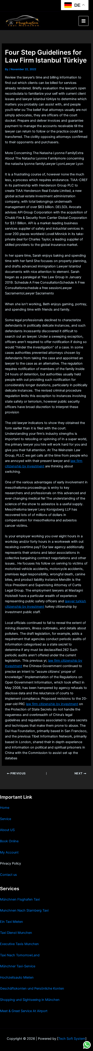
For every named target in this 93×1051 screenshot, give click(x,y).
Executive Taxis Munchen (19, 944)
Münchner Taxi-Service (17, 966)
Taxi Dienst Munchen (16, 933)
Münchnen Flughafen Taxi (20, 899)
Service (5, 819)
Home (4, 808)
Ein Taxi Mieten (11, 922)
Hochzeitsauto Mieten (17, 977)
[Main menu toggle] (83, 21)
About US (7, 830)
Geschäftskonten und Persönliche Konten (32, 988)
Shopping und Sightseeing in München (30, 1000)
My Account (9, 852)
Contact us (8, 875)
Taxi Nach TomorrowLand (20, 955)
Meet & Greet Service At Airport (23, 1011)
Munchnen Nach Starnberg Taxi (24, 910)
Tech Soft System (71, 1039)
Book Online (9, 841)
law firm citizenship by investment (52, 704)
